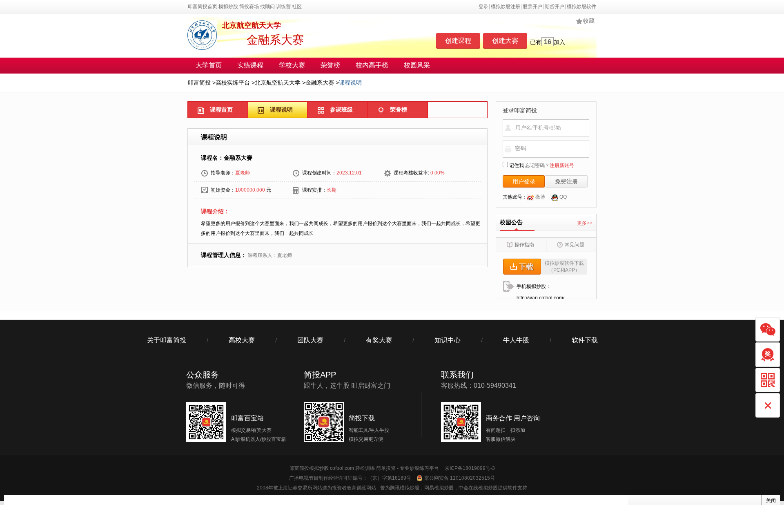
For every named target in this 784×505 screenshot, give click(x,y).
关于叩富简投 (166, 340)
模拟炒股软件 (581, 6)
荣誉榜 (330, 65)
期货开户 (554, 6)
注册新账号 (562, 165)
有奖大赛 (379, 340)
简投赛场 (249, 6)
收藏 (589, 21)
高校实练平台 (233, 82)
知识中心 (447, 340)
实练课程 (250, 65)
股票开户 (532, 6)
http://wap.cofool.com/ (540, 298)
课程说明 (281, 109)
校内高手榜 (372, 65)
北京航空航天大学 (278, 82)
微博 (539, 197)
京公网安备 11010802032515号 (459, 478)
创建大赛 (505, 40)
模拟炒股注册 (505, 6)
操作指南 (524, 245)
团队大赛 (310, 340)
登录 (483, 6)
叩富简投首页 (202, 6)
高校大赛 (242, 340)
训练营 (283, 6)
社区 (297, 6)
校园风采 (417, 65)
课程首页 (221, 109)
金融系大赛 (319, 82)
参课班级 (341, 109)
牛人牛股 (516, 340)
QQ (562, 197)
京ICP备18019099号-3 (470, 468)
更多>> (584, 223)
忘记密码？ (537, 165)
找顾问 (267, 6)
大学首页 (209, 65)
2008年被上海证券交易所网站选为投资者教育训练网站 (316, 488)
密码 (520, 148)
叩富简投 (199, 82)
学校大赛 (292, 65)
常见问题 (574, 245)
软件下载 (585, 340)
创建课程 (458, 40)
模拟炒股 (228, 6)
